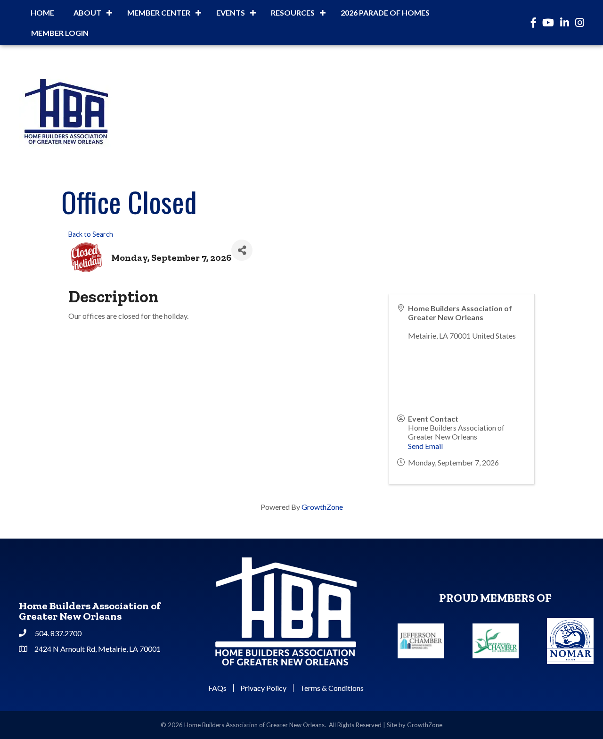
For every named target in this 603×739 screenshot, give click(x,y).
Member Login (60, 32)
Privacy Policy (263, 688)
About (87, 12)
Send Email (425, 445)
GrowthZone (322, 506)
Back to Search (90, 234)
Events (230, 12)
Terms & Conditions (332, 688)
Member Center (158, 12)
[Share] (242, 250)
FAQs (217, 688)
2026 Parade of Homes (385, 12)
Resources (293, 12)
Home (42, 12)
